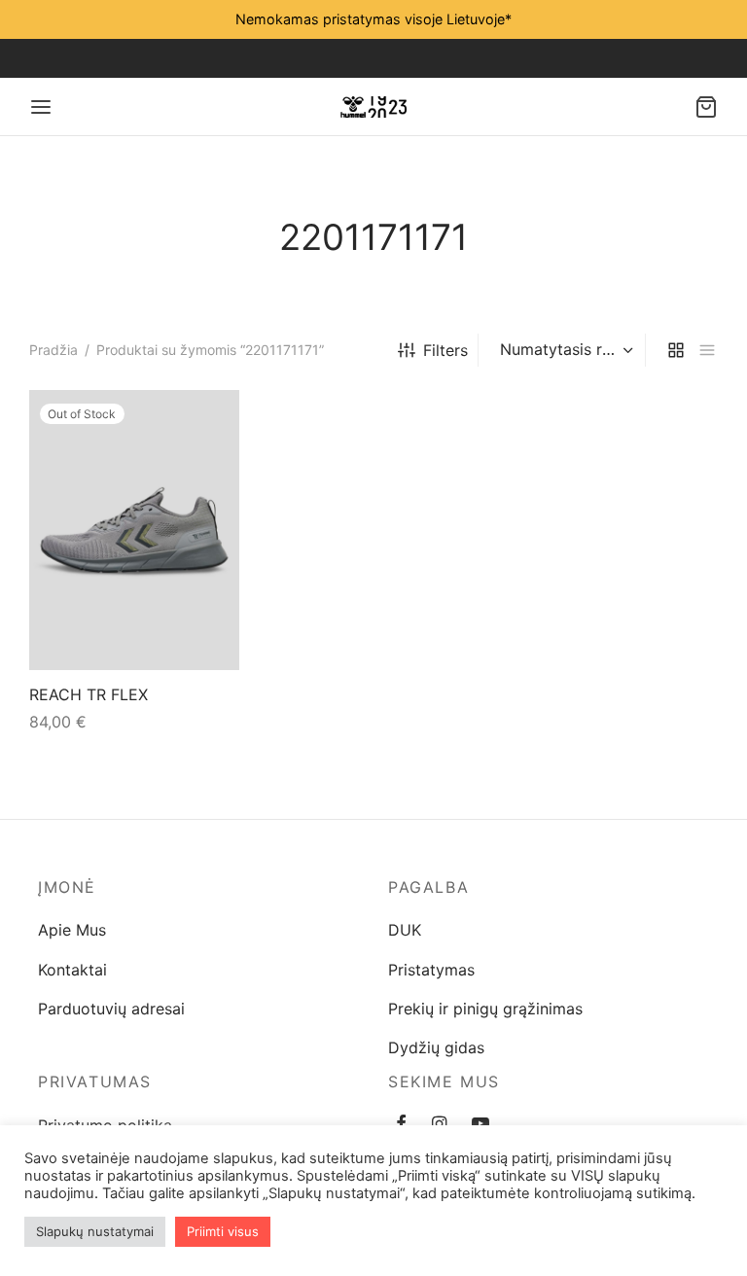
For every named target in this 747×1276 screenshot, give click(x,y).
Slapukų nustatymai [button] (95, 1231)
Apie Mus (72, 929)
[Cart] (706, 107)
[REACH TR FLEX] (134, 530)
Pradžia (53, 349)
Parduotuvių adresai (111, 1008)
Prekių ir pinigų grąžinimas (485, 1008)
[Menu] (41, 106)
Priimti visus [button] (223, 1231)
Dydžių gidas (436, 1047)
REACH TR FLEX (88, 694)
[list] (707, 351)
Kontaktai (72, 969)
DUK (404, 929)
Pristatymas (431, 969)
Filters (445, 350)
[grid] (676, 351)
